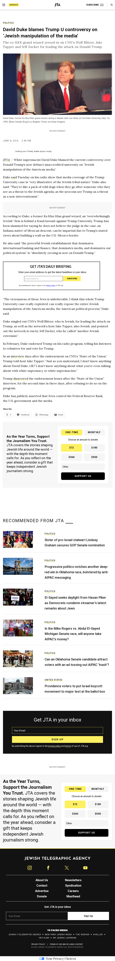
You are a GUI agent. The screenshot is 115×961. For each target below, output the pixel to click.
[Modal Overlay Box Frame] (57, 480)
